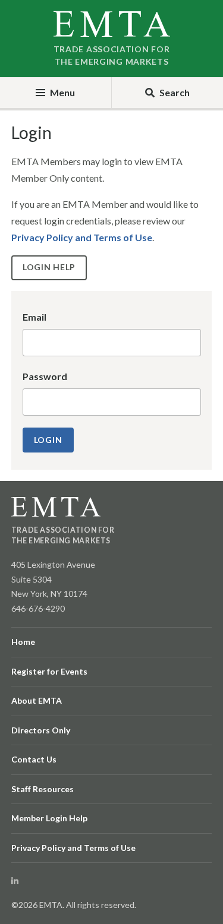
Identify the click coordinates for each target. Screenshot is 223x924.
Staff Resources (42, 789)
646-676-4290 (38, 608)
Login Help (49, 267)
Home (23, 642)
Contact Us (33, 759)
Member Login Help (49, 818)
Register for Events (49, 671)
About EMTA (36, 700)
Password (45, 376)
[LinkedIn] (14, 881)
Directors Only (40, 730)
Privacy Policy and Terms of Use (81, 237)
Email (34, 316)
